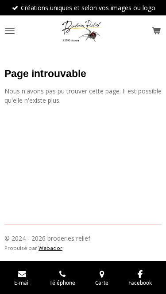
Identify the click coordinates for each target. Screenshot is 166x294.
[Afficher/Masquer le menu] (9, 30)
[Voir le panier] (156, 30)
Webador (50, 248)
